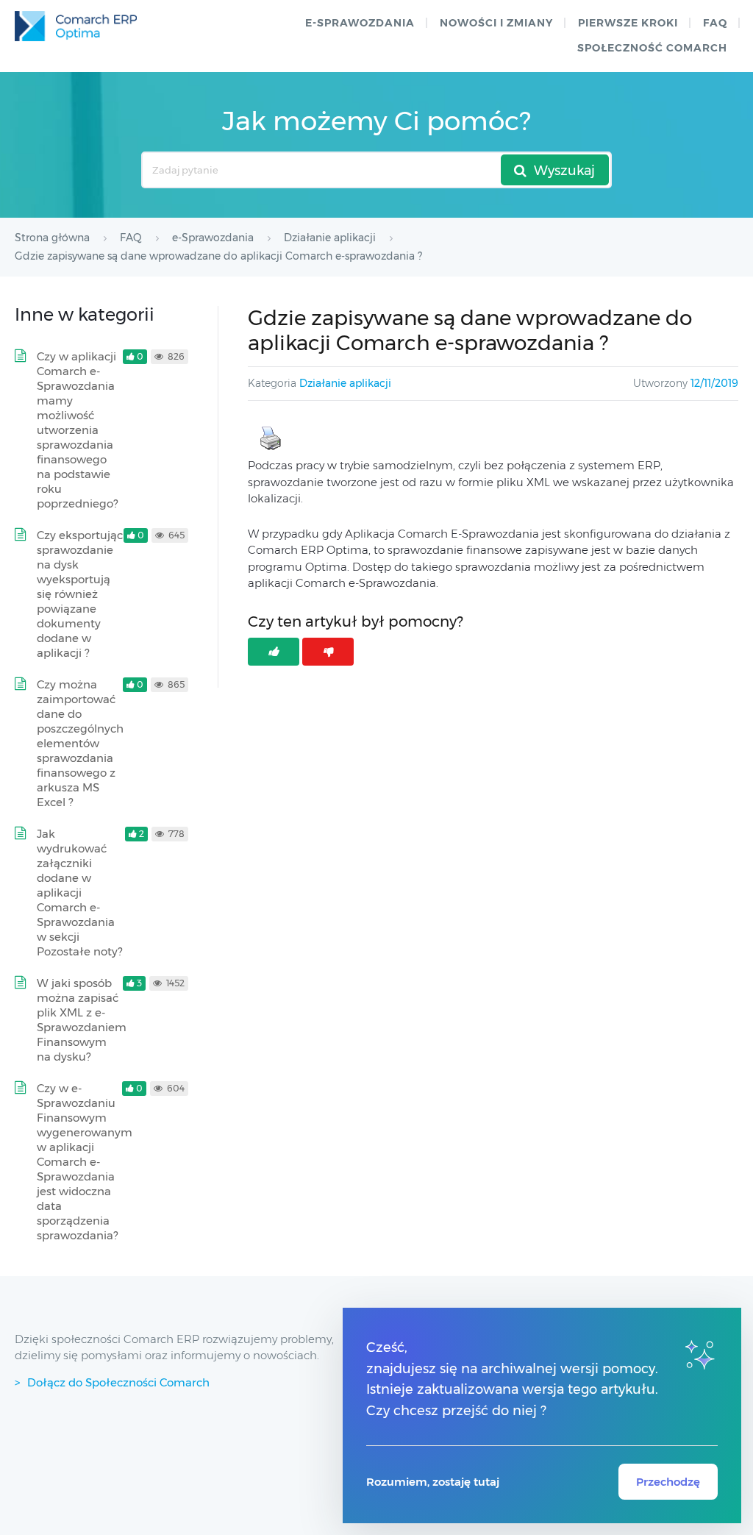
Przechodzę (668, 1482)
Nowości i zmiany (496, 22)
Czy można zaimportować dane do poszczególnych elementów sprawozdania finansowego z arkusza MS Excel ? (80, 743)
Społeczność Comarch (652, 47)
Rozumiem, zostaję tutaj (432, 1482)
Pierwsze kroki (628, 22)
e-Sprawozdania (360, 22)
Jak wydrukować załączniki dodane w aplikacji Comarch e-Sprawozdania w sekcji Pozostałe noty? (79, 892)
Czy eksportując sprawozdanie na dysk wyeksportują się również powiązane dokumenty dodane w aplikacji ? (80, 594)
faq (715, 22)
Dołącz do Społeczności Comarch (118, 1382)
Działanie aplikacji (345, 383)
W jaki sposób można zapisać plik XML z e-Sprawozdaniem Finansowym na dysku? (81, 1020)
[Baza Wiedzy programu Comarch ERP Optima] (76, 26)
